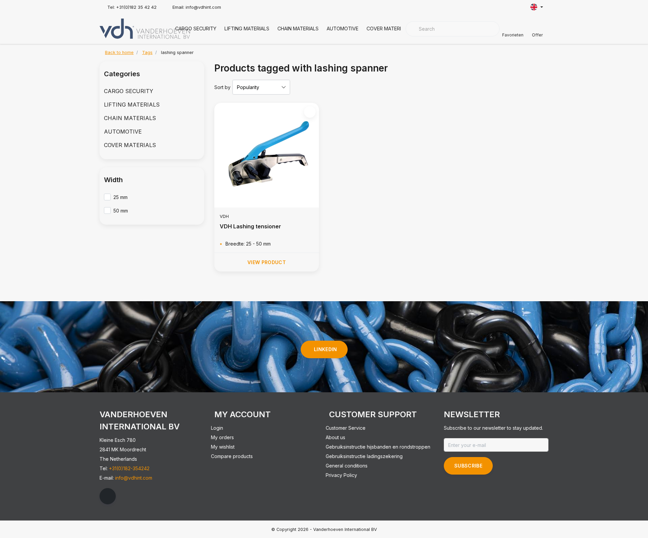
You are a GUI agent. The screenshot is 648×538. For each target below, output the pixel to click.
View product (266, 262)
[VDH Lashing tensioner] (266, 155)
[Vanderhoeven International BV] (145, 28)
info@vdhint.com (133, 478)
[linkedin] (108, 496)
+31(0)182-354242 (129, 468)
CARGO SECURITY (195, 28)
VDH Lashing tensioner (250, 226)
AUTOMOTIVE (342, 28)
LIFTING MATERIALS (246, 28)
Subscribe (468, 466)
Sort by (222, 87)
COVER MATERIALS (388, 28)
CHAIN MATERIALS (298, 28)
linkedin (325, 349)
